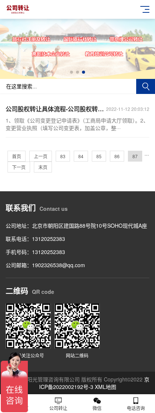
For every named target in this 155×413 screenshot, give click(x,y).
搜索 (145, 86)
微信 (97, 408)
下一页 (19, 167)
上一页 (40, 156)
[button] (71, 72)
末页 (42, 167)
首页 (16, 156)
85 (99, 156)
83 (62, 156)
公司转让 (58, 408)
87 (135, 156)
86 (117, 156)
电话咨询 (136, 408)
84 (81, 156)
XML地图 (105, 386)
